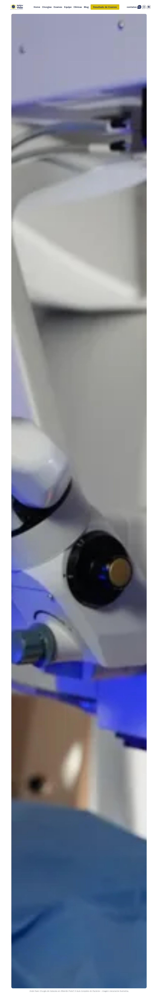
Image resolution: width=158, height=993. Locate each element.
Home (37, 7)
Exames (58, 7)
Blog (86, 7)
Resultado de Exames (105, 7)
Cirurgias (47, 7)
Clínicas (78, 7)
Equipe (68, 7)
